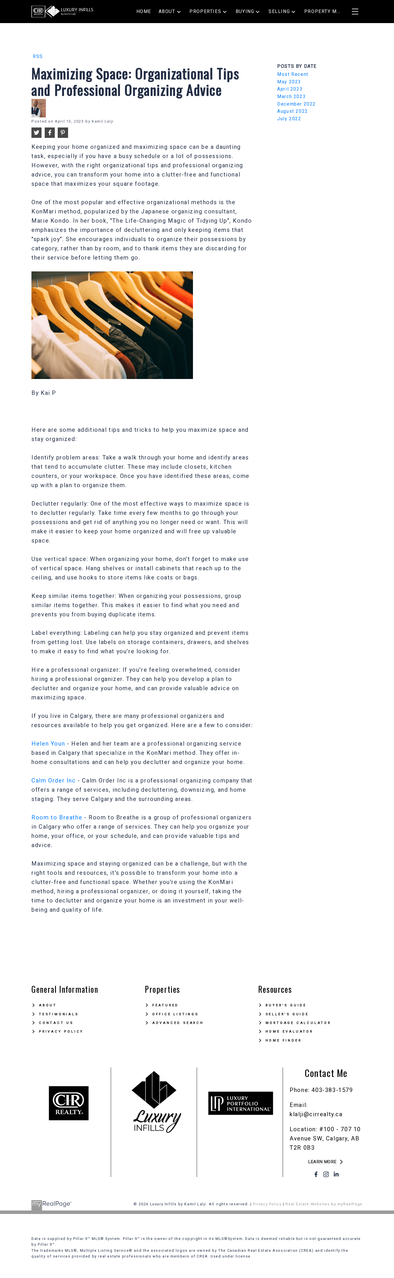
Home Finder (284, 1040)
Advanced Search (178, 1023)
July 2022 (289, 118)
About (48, 1005)
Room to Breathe (56, 817)
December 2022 (296, 104)
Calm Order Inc (53, 780)
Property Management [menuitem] (322, 11)
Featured (165, 1005)
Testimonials (59, 1014)
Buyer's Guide (286, 1005)
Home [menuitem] (143, 11)
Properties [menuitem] (205, 11)
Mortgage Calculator (298, 1023)
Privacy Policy (61, 1031)
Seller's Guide (287, 1014)
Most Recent (292, 74)
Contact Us (56, 1023)
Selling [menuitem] (279, 11)
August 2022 (292, 111)
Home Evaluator (289, 1031)
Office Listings (175, 1014)
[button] (326, 1162)
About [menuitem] (167, 11)
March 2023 (291, 96)
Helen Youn (48, 743)
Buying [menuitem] (245, 11)
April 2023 (290, 89)
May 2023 (289, 82)
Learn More (322, 1161)
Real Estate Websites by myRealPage (324, 1204)
